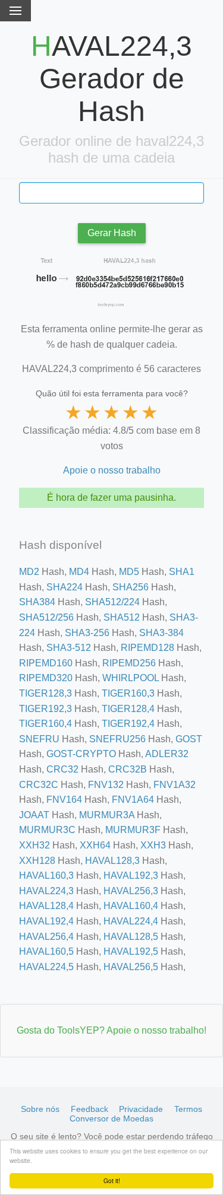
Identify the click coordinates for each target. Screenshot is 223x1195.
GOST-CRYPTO (81, 754)
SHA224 (64, 587)
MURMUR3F (133, 830)
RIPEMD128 (147, 648)
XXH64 (95, 845)
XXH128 (37, 861)
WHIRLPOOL (130, 678)
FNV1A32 (174, 785)
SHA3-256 (87, 633)
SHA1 (181, 572)
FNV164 (64, 799)
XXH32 (34, 845)
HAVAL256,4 (46, 937)
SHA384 (37, 602)
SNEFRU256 (117, 739)
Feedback (89, 1109)
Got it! (111, 1180)
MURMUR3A (106, 815)
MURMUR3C (47, 830)
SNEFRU (39, 739)
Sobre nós (40, 1109)
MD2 (29, 572)
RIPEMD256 (129, 663)
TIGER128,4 (128, 709)
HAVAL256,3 (130, 891)
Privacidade (141, 1109)
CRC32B (127, 769)
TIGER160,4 (45, 724)
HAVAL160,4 (130, 906)
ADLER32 (167, 754)
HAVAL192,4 (46, 921)
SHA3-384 (161, 633)
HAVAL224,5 (46, 967)
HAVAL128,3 (112, 861)
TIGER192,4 (128, 724)
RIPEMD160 (46, 663)
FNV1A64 (133, 799)
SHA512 (121, 617)
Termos (188, 1109)
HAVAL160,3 (46, 875)
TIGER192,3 (45, 709)
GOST (188, 739)
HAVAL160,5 (46, 951)
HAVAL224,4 (130, 921)
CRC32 (62, 769)
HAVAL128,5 (130, 937)
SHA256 (130, 587)
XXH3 (153, 845)
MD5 (129, 572)
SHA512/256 (46, 617)
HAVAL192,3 (130, 875)
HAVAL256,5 (130, 967)
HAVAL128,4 (46, 906)
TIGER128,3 (45, 693)
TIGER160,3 (128, 693)
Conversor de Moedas (111, 1118)
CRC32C (38, 785)
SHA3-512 (68, 648)
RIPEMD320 (46, 678)
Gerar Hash (111, 233)
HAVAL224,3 (46, 891)
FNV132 (106, 785)
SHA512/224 (112, 602)
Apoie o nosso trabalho (112, 470)
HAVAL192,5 (130, 951)
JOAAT (34, 815)
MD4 (79, 572)
